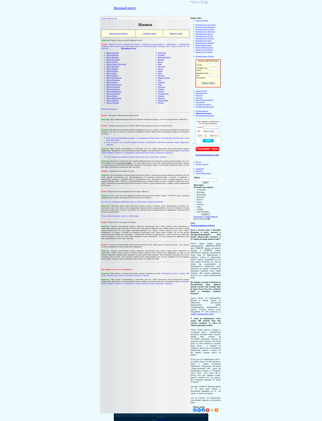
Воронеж (201, 197)
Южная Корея (163, 100)
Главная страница (202, 20)
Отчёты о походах (202, 164)
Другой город (203, 212)
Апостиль (199, 98)
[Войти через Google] (212, 410)
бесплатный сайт (161, 419)
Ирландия (161, 66)
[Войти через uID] (195, 410)
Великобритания (164, 57)
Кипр (160, 73)
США (160, 85)
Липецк (200, 204)
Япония (161, 103)
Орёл (199, 207)
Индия (160, 62)
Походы (198, 162)
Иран (160, 64)
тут (212, 262)
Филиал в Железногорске (204, 47)
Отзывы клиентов (202, 111)
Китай (160, 71)
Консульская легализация (204, 100)
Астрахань (201, 190)
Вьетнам (161, 60)
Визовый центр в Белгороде (205, 27)
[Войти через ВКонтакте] (199, 410)
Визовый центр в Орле (203, 41)
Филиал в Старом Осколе (204, 50)
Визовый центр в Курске (204, 36)
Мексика (161, 76)
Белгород (201, 192)
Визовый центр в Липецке (205, 38)
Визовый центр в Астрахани (206, 25)
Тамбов (200, 209)
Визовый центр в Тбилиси (205, 56)
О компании (200, 169)
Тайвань (161, 89)
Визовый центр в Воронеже (205, 32)
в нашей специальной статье (206, 313)
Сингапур (161, 87)
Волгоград (201, 194)
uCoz (168, 419)
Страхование (200, 102)
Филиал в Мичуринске (203, 45)
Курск (199, 202)
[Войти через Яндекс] (208, 410)
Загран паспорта (201, 91)
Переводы (199, 95)
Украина (161, 96)
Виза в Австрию (113, 53)
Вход (115, 18)
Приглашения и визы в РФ (205, 107)
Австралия (162, 53)
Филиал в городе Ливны (204, 52)
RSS (206, 2)
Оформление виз (201, 93)
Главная (104, 18)
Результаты (198, 217)
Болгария (161, 55)
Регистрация (110, 18)
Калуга (200, 199)
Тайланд (161, 91)
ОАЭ (159, 80)
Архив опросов (211, 217)
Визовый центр (125, 8)
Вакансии (199, 171)
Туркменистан (163, 94)
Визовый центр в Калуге (204, 34)
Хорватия (161, 98)
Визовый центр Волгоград (205, 29)
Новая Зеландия (164, 78)
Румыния (161, 82)
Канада (160, 69)
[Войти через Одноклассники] (216, 410)
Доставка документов (203, 104)
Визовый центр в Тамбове (205, 43)
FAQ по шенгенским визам (205, 115)
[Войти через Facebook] (203, 410)
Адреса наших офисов (203, 173)
